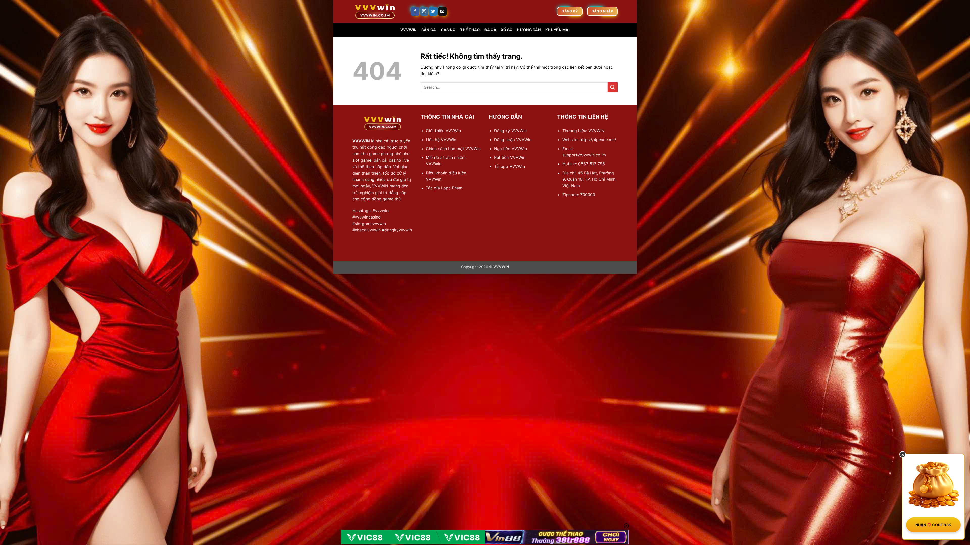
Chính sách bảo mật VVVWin (453, 148)
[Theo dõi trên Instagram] (424, 11)
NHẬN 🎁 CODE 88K (933, 525)
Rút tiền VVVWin (509, 157)
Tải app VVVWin (509, 166)
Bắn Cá (428, 30)
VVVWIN (408, 30)
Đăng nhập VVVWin (512, 139)
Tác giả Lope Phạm (444, 187)
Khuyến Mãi (557, 30)
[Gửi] (613, 87)
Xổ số (506, 30)
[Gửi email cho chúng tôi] (442, 11)
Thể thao (470, 30)
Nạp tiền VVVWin (510, 148)
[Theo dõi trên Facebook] (415, 11)
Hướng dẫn (529, 30)
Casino (448, 30)
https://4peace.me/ (598, 139)
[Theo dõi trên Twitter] (433, 11)
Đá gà (490, 30)
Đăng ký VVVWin (510, 130)
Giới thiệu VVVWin (443, 130)
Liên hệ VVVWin (441, 139)
